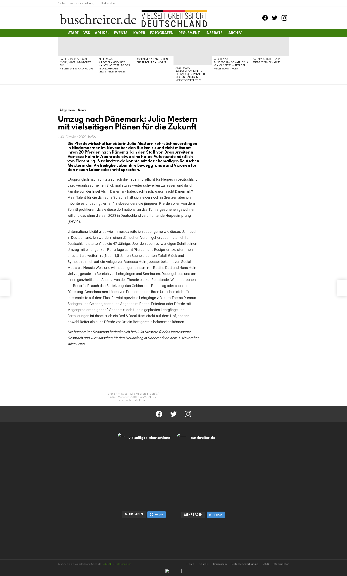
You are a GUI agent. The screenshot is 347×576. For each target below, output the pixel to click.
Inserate (213, 33)
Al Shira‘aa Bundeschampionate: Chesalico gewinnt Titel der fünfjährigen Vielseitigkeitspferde (191, 74)
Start (73, 33)
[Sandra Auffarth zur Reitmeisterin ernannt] (270, 46)
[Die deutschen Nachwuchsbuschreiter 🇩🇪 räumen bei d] (144, 463)
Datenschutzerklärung (81, 3)
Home (190, 564)
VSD (86, 33)
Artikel (102, 33)
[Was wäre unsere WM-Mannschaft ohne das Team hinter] (144, 493)
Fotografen (162, 33)
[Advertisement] (255, 346)
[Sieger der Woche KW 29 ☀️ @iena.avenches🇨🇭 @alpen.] (203, 493)
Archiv (235, 33)
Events (120, 33)
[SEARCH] (286, 33)
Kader (139, 33)
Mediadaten (108, 3)
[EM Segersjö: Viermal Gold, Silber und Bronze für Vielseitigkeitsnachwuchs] (77, 46)
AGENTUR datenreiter (117, 564)
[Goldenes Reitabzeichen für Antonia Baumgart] (154, 46)
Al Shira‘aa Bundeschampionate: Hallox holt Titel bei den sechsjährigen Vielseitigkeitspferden (114, 65)
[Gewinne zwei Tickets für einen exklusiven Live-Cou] (203, 463)
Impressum (220, 564)
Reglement (189, 33)
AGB (266, 564)
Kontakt (62, 3)
